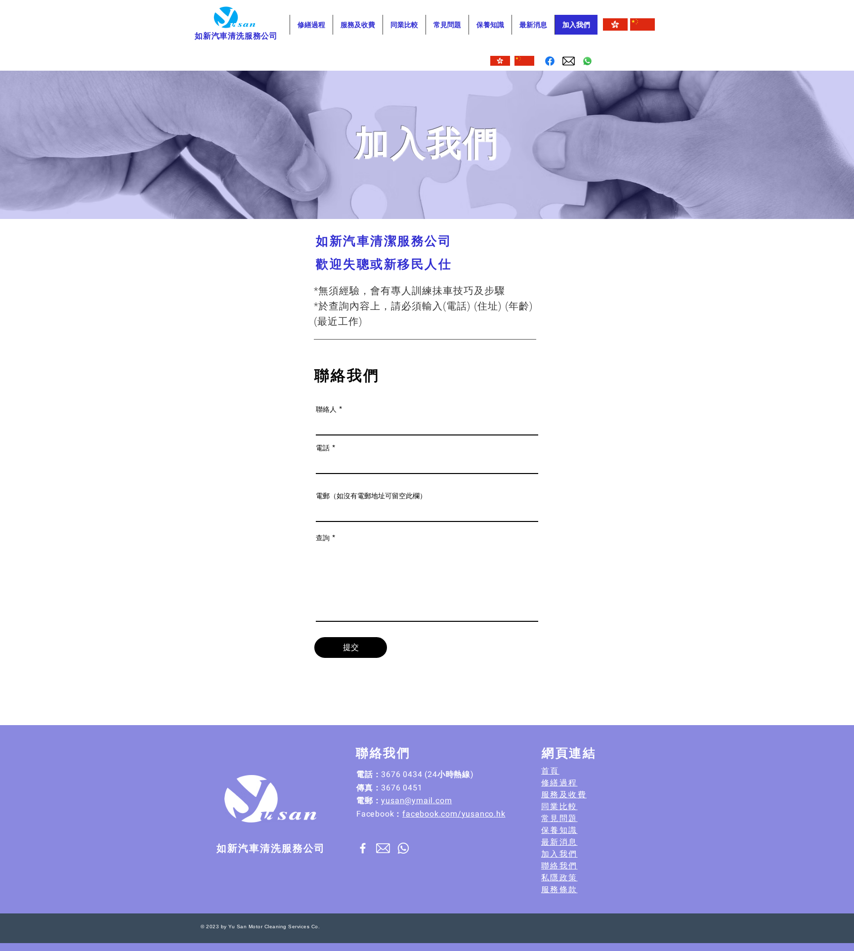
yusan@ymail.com (416, 801)
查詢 (323, 537)
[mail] (568, 61)
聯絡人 (326, 409)
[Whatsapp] (587, 61)
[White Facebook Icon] (363, 848)
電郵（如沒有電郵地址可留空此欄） (371, 495)
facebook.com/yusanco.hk (453, 814)
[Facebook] (550, 61)
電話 (323, 447)
